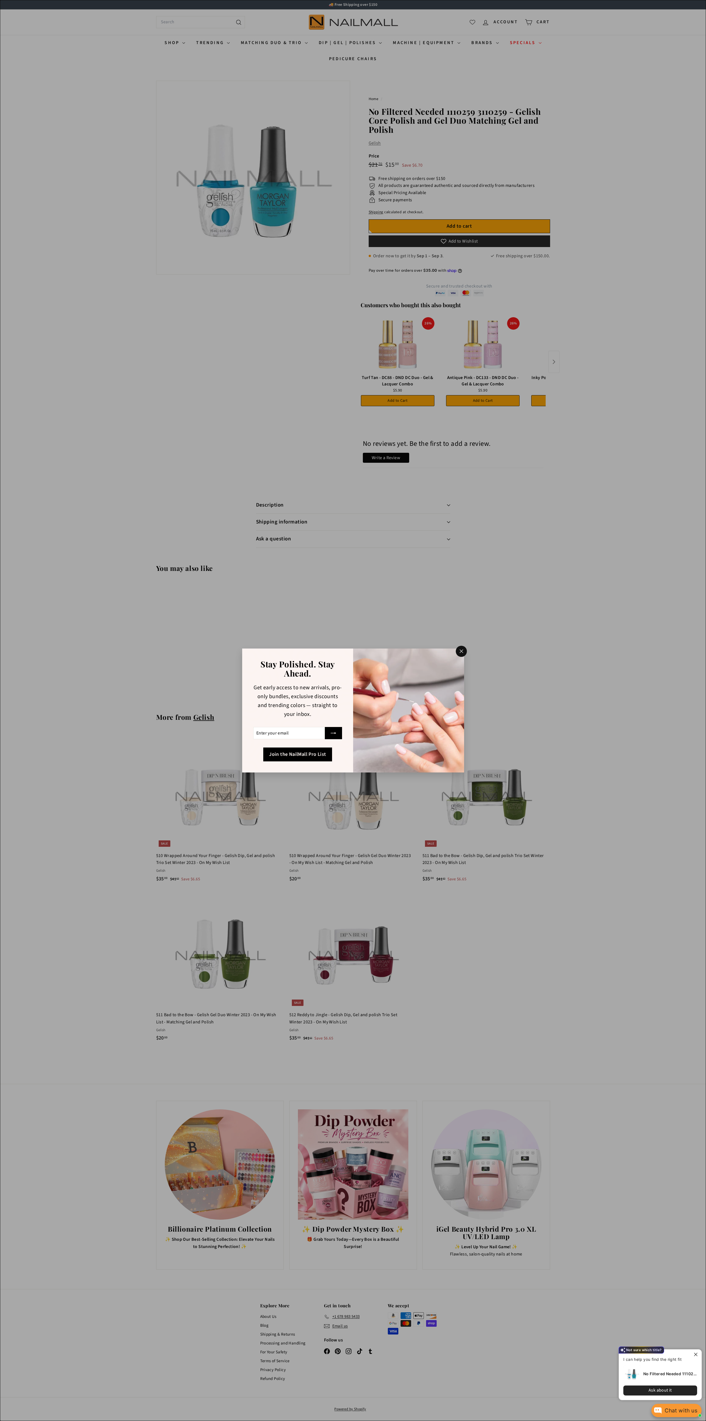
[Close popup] (697, 1354)
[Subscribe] (333, 733)
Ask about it (660, 1390)
